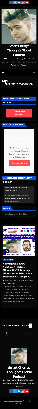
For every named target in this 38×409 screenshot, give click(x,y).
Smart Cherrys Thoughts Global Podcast (19, 50)
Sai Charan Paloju (27, 280)
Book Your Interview (19, 163)
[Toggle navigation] (34, 73)
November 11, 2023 (11, 280)
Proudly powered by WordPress (13, 401)
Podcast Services (8, 259)
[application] (19, 194)
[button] (29, 72)
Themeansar (18, 403)
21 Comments (10, 283)
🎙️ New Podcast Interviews (19, 113)
